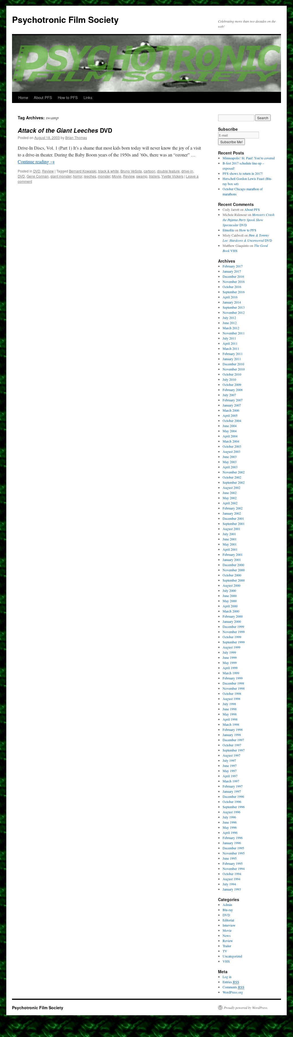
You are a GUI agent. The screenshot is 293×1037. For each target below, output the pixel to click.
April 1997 (230, 776)
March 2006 (231, 410)
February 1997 (233, 786)
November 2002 (234, 472)
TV (225, 951)
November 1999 (234, 631)
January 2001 (232, 559)
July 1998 (229, 703)
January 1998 (232, 734)
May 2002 (230, 497)
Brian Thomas (76, 137)
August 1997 (231, 755)
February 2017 (233, 266)
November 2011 (234, 333)
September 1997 (234, 750)
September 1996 (234, 806)
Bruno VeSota (131, 170)
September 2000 (234, 580)
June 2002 (230, 492)
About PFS (43, 97)
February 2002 (233, 508)
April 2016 (230, 297)
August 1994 (231, 879)
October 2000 (232, 575)
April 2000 (230, 606)
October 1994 (232, 873)
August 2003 (231, 451)
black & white (108, 170)
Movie (116, 176)
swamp (141, 176)
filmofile (228, 230)
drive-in (187, 170)
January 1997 (232, 791)
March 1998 (231, 724)
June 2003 (230, 456)
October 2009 (232, 384)
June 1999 (230, 657)
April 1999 (230, 667)
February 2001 (233, 554)
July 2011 (229, 338)
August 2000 (231, 585)
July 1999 (229, 652)
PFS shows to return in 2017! (243, 173)
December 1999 (233, 626)
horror (77, 176)
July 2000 (229, 590)
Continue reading (36, 161)
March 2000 (231, 611)
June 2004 (230, 425)
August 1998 (231, 698)
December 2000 (233, 564)
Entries (231, 982)
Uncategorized (232, 956)
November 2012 (234, 312)
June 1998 (230, 709)
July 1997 (229, 760)
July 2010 (229, 379)
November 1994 (234, 868)
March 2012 (231, 328)
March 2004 (231, 441)
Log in (227, 976)
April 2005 (230, 415)
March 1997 (231, 781)
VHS (226, 961)
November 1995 (234, 853)
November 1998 (234, 688)
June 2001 (230, 539)
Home (23, 97)
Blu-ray (228, 909)
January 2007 (232, 405)
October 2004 (232, 420)
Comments (233, 987)
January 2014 (232, 302)
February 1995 (233, 863)
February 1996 (233, 837)
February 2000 (233, 616)
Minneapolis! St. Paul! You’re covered (249, 158)
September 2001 (234, 523)
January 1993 (232, 889)
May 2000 (230, 600)
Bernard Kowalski (82, 170)
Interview (229, 925)
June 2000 (230, 595)
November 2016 (234, 281)
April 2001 (230, 549)
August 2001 (231, 528)
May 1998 (230, 714)
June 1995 (230, 858)
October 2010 (232, 374)
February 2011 (233, 353)
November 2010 (234, 369)
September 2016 (234, 292)
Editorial (228, 920)
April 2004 (230, 436)
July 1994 (229, 884)
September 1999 (234, 642)
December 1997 (233, 739)
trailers (154, 176)
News (227, 935)
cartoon (149, 170)
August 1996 (231, 812)
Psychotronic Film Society (65, 19)
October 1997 (232, 745)
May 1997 (230, 770)
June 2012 (230, 322)
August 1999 (231, 647)
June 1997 (230, 765)
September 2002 (234, 482)
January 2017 (232, 271)
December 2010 (233, 364)
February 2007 (233, 400)
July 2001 (229, 534)
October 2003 (232, 446)
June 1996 (230, 822)
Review (48, 170)
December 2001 (233, 518)
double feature (168, 170)
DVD (65, 130)
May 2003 (230, 461)
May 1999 (230, 662)
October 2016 (232, 286)
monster (104, 176)
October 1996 (232, 801)
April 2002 (230, 503)
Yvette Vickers (172, 176)
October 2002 (232, 477)
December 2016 (233, 276)
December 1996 (233, 796)
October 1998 (232, 693)
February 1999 (233, 678)
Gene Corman (38, 176)
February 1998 (233, 729)
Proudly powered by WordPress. (246, 1007)
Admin (227, 904)
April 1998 (230, 719)
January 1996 (232, 842)
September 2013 (234, 307)
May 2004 (230, 431)
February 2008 (233, 389)
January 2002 (232, 513)
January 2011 (232, 358)
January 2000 (232, 621)
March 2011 (231, 348)
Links (88, 97)
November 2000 (234, 570)
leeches (90, 176)
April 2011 (230, 343)
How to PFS (68, 97)
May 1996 (230, 827)
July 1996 (229, 817)
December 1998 (233, 683)
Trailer (227, 945)
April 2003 (230, 467)
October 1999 (232, 637)
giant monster (60, 176)
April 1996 (230, 832)
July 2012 (229, 317)
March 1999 (231, 673)
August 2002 (231, 487)
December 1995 (233, 848)
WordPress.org (233, 992)
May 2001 (230, 544)
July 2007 (229, 394)
